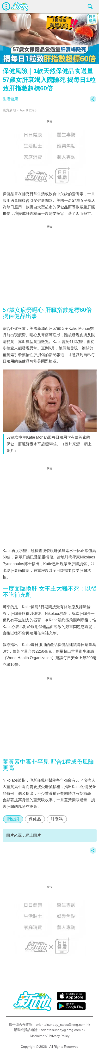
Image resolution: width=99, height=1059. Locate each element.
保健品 (35, 819)
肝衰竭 (57, 819)
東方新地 (9, 110)
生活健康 (10, 99)
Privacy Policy (59, 1036)
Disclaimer (38, 1036)
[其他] (93, 101)
